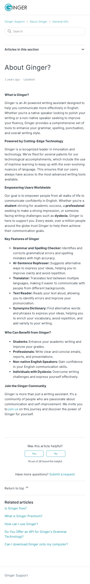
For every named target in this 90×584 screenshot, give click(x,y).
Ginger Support (15, 21)
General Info (60, 21)
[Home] (16, 7)
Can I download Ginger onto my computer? (36, 544)
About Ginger (39, 21)
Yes (34, 453)
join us (13, 409)
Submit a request (62, 474)
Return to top (15, 488)
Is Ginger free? (16, 508)
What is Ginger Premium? (23, 516)
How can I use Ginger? (21, 524)
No (56, 453)
